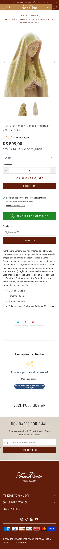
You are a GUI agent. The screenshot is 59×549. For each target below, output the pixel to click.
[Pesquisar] (48, 7)
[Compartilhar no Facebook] (25, 322)
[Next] (54, 62)
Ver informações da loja (15, 206)
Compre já (29, 185)
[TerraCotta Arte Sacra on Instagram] (22, 519)
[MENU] (1, 7)
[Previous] (5, 62)
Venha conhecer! (43, 2)
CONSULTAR (29, 240)
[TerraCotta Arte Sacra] (29, 7)
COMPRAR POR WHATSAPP (32, 216)
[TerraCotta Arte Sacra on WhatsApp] (32, 519)
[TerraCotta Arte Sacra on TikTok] (27, 519)
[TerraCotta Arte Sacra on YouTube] (37, 519)
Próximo (35, 16)
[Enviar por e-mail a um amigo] (40, 322)
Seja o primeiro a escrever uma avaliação (29, 386)
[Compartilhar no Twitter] (18, 322)
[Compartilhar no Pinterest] (33, 322)
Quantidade (7, 165)
